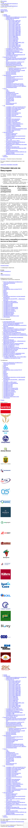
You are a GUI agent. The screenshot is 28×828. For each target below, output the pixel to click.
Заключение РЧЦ (10, 100)
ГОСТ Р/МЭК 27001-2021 (15, 46)
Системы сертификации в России (11, 347)
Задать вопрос (11, 826)
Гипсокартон (6, 287)
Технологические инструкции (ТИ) (14, 65)
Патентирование (10, 104)
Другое (5, 88)
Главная (5, 14)
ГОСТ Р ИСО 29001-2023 (15, 44)
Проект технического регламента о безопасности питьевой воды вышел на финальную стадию (14, 329)
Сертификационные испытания (10, 349)
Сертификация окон (8, 304)
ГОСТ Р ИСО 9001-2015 (14, 21)
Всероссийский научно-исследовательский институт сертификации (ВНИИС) (13, 323)
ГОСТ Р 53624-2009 (13, 37)
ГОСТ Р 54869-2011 (13, 36)
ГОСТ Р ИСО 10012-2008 (15, 31)
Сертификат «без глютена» (12, 110)
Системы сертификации (8, 345)
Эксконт (8, 102)
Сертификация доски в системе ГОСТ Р (12, 289)
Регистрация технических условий (17, 70)
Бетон (4, 285)
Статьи (5, 155)
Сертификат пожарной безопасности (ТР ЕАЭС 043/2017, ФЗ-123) (15, 55)
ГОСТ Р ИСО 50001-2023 (15, 34)
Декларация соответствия (12, 80)
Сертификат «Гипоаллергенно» (13, 122)
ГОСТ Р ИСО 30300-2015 (15, 27)
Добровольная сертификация (12, 51)
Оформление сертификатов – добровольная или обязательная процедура (14, 341)
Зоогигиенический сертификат (13, 125)
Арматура (5, 284)
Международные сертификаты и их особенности (14, 333)
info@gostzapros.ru (13, 3)
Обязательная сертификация (12, 18)
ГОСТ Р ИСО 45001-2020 (15, 32)
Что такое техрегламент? (9, 355)
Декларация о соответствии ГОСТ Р (14, 76)
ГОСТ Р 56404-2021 (13, 40)
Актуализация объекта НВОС (13, 140)
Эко (4, 105)
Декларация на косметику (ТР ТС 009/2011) (16, 86)
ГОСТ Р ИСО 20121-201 (14, 25)
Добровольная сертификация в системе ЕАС (16, 17)
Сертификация (6, 15)
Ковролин (5, 292)
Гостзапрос (3, 158)
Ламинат (5, 294)
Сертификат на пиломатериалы (10, 302)
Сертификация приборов (9, 351)
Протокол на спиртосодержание (13, 95)
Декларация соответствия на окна (11, 315)
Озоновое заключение (11, 94)
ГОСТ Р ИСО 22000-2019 (15, 20)
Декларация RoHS (10, 81)
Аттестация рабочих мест (9, 321)
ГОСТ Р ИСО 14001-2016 (15, 24)
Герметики (5, 286)
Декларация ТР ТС (10, 77)
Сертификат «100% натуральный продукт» (16, 106)
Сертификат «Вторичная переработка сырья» (16, 128)
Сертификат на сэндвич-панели (10, 308)
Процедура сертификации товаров (11, 344)
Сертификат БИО (10, 131)
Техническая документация (9, 57)
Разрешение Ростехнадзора (12, 93)
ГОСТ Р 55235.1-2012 (14, 23)
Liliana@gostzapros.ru (5, 274)
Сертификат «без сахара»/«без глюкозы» (15, 108)
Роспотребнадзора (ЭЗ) (11, 103)
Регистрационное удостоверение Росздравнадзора (13, 98)
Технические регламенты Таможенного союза (14, 353)
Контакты (5, 156)
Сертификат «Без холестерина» (13, 129)
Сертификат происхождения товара (14, 52)
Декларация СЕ (9, 82)
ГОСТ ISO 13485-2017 (14, 47)
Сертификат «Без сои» (11, 115)
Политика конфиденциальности (8, 821)
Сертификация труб (8, 306)
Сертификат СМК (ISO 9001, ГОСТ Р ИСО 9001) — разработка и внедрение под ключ (14, 357)
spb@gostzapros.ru (13, 6)
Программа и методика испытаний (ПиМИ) (16, 58)
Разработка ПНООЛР (11, 134)
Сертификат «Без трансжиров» (13, 118)
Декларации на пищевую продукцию (14, 83)
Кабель (5, 290)
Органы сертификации (8, 339)
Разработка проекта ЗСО (11, 133)
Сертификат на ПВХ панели (10, 301)
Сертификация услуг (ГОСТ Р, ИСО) (14, 49)
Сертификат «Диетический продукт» (14, 123)
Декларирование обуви (11, 87)
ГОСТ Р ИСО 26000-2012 (15, 35)
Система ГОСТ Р (10, 19)
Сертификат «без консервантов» (13, 112)
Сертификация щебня (8, 314)
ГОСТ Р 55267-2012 (13, 41)
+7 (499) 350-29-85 (5, 3)
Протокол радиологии (11, 74)
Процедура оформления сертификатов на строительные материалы (12, 282)
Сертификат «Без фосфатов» (12, 120)
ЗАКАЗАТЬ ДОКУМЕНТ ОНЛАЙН (9, 164)
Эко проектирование (8, 132)
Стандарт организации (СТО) (13, 71)
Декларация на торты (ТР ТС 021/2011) (15, 85)
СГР (7, 89)
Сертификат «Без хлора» (11, 121)
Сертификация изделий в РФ (10, 350)
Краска (5, 291)
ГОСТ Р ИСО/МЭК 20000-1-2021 (16, 42)
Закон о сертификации (8, 327)
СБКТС (8, 91)
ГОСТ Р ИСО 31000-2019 (15, 30)
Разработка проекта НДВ (12, 150)
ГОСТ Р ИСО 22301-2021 (15, 26)
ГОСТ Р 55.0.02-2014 (13, 38)
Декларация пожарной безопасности (14, 78)
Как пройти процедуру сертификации (12, 332)
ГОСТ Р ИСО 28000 (13, 43)
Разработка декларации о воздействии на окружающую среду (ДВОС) (15, 142)
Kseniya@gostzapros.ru (6, 271)
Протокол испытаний (11, 72)
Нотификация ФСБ (10, 92)
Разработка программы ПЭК (12, 146)
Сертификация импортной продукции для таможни (15, 348)
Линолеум (5, 295)
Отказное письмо (10, 99)
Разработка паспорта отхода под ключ (15, 154)
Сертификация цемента (8, 313)
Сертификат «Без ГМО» (11, 111)
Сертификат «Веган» (11, 127)
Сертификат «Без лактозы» (12, 114)
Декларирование (7, 75)
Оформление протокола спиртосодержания (13, 343)
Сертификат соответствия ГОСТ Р (14, 48)
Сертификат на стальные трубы (10, 307)
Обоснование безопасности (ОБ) (13, 64)
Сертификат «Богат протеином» (13, 126)
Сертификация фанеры (8, 312)
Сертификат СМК (10, 53)
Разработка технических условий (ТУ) (18, 68)
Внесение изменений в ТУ (15, 69)
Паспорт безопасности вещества (13, 63)
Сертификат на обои (8, 303)
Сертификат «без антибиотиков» (13, 109)
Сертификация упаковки (9, 309)
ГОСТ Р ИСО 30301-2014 (15, 29)
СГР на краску (6, 317)
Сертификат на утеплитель (9, 310)
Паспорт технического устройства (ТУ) (15, 61)
